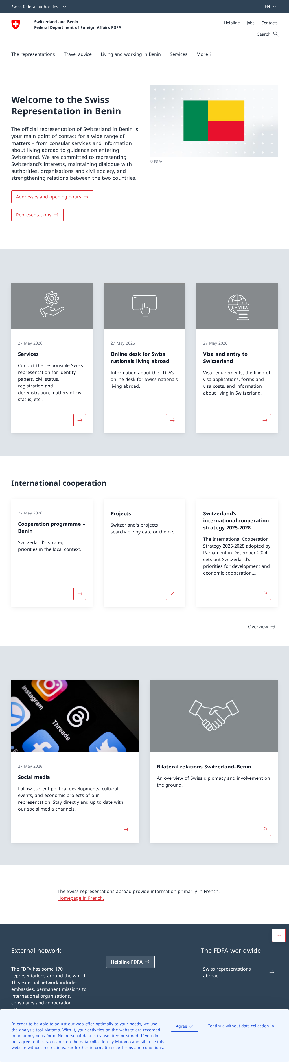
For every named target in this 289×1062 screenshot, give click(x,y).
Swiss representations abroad (227, 972)
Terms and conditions (142, 1047)
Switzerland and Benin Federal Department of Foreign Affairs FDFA (77, 24)
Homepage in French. (81, 898)
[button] (33, 54)
